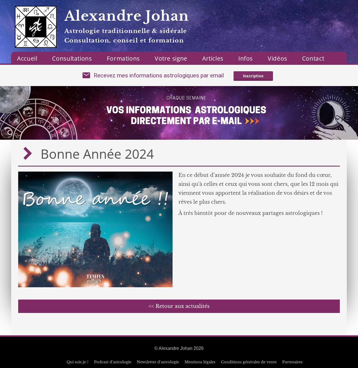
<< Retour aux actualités (179, 306)
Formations (123, 58)
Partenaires (292, 362)
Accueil (27, 58)
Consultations (72, 58)
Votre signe (171, 58)
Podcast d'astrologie (112, 362)
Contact (313, 58)
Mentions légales (200, 362)
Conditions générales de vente (249, 362)
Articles (212, 58)
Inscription (253, 76)
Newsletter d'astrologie (158, 362)
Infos (245, 58)
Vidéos (277, 58)
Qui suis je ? (77, 362)
